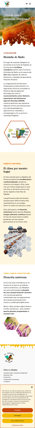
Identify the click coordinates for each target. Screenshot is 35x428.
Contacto (7, 381)
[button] (32, 387)
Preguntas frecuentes (11, 379)
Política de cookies (17, 425)
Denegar (17, 415)
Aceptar (17, 410)
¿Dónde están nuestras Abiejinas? (16, 373)
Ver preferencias (17, 421)
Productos (7, 377)
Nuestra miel (8, 375)
